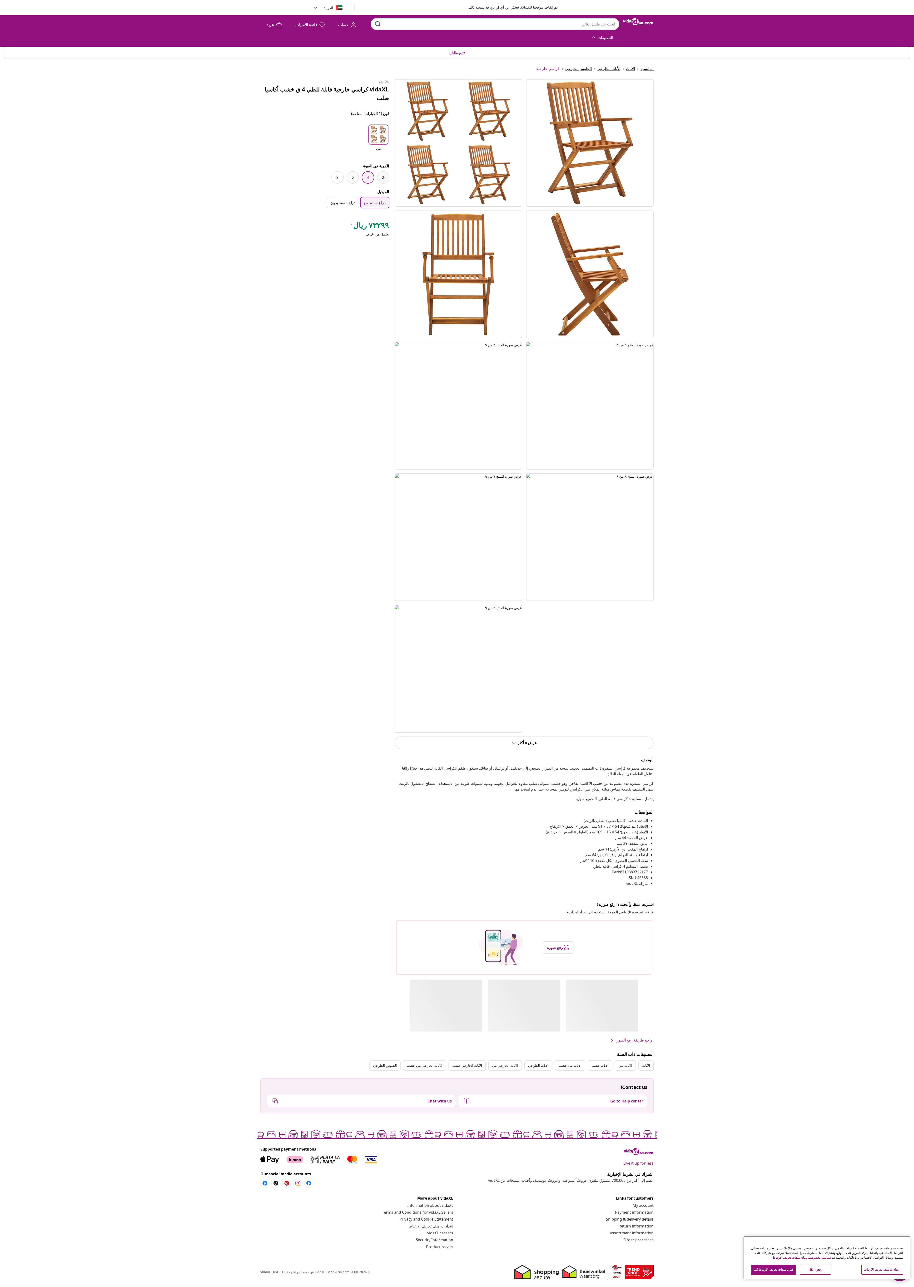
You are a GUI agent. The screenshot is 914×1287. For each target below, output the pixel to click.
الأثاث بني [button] (625, 1065)
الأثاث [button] (646, 1065)
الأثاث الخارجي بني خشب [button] (424, 1065)
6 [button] (353, 177)
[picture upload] (501, 947)
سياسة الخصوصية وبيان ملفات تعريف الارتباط (802, 1257)
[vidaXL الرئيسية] (638, 21)
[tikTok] (275, 1183)
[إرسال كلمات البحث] (378, 24)
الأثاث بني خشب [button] (570, 1065)
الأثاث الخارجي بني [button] (505, 1065)
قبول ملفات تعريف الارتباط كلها (773, 1269)
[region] (827, 1258)
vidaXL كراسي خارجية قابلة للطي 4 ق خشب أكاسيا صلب (327, 93)
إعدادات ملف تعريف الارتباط (431, 1226)
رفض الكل (815, 1269)
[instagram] (297, 1183)
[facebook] (308, 1183)
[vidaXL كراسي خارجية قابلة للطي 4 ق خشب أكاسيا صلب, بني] (458, 143)
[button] (508, 7)
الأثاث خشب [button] (600, 1065)
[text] (369, 226)
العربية (328, 7)
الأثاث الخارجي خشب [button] (467, 1065)
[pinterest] (286, 1183)
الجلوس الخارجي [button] (385, 1065)
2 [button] (383, 177)
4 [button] (368, 177)
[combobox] (495, 24)
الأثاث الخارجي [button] (538, 1065)
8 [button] (337, 177)
